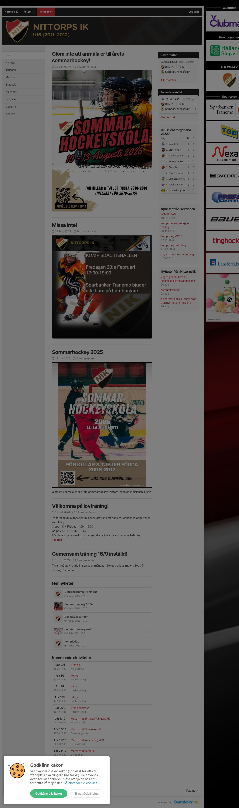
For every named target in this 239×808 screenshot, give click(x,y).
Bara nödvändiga (86, 793)
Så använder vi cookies (80, 783)
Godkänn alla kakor (48, 793)
